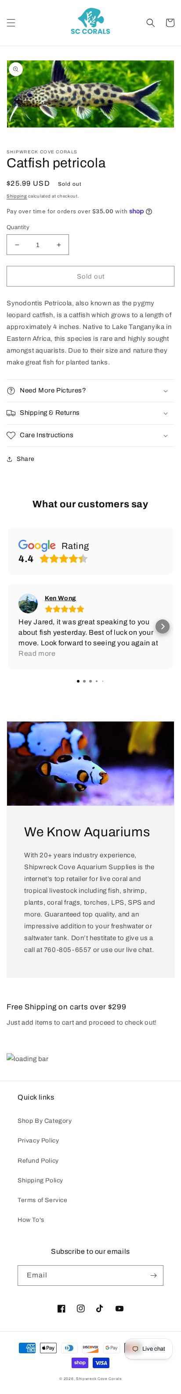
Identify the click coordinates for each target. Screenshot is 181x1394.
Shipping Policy (40, 1180)
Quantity (18, 227)
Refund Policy (38, 1160)
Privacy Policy (38, 1140)
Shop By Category (45, 1121)
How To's (31, 1220)
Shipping (17, 196)
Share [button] (26, 459)
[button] (11, 22)
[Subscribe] (153, 1275)
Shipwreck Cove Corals (99, 1379)
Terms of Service (43, 1200)
